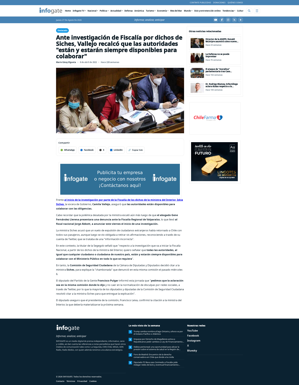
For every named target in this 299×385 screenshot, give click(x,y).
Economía (162, 10)
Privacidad (82, 381)
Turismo (150, 10)
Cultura (241, 10)
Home (68, 10)
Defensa (128, 10)
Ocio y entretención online (207, 10)
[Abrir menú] (257, 11)
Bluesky (192, 350)
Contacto (60, 381)
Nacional (92, 10)
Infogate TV (78, 10)
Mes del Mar (176, 10)
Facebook (193, 335)
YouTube (192, 330)
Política (103, 10)
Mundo (187, 10)
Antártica (139, 10)
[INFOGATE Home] (51, 11)
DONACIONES (219, 2)
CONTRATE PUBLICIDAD (200, 2)
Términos (70, 381)
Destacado (62, 30)
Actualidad (115, 10)
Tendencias (228, 10)
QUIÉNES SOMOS (235, 2)
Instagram (193, 340)
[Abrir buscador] (249, 11)
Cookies (93, 381)
